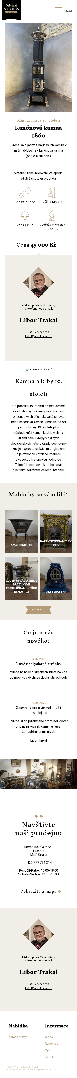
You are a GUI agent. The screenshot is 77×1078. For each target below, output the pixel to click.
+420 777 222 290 (38, 332)
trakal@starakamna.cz (38, 336)
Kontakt (50, 1057)
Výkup (49, 1050)
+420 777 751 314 (38, 863)
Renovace (51, 1043)
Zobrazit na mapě (39, 891)
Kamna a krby (18, 1037)
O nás (49, 1037)
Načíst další (38, 610)
